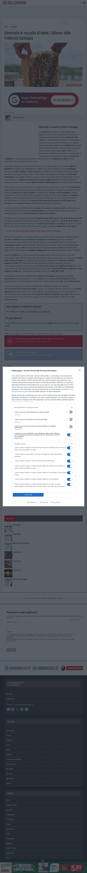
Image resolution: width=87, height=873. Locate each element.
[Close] (80, 371)
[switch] (70, 412)
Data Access (43, 502)
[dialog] (43, 436)
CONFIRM (28, 495)
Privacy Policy (55, 502)
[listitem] (43, 407)
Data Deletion (31, 502)
